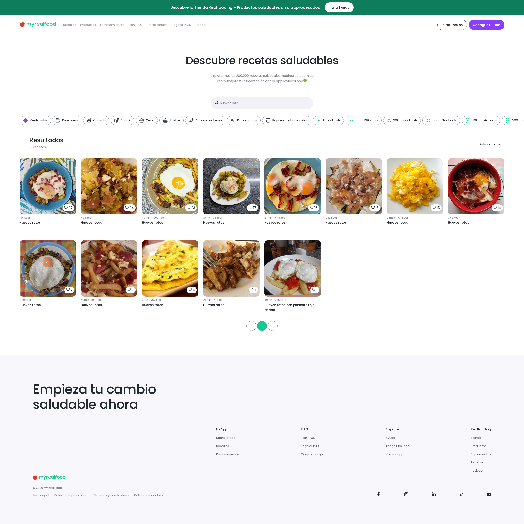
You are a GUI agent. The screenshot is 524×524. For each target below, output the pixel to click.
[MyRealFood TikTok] (462, 495)
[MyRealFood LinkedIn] (434, 495)
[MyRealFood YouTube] (489, 495)
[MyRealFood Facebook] (379, 495)
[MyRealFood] (38, 25)
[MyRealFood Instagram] (406, 495)
